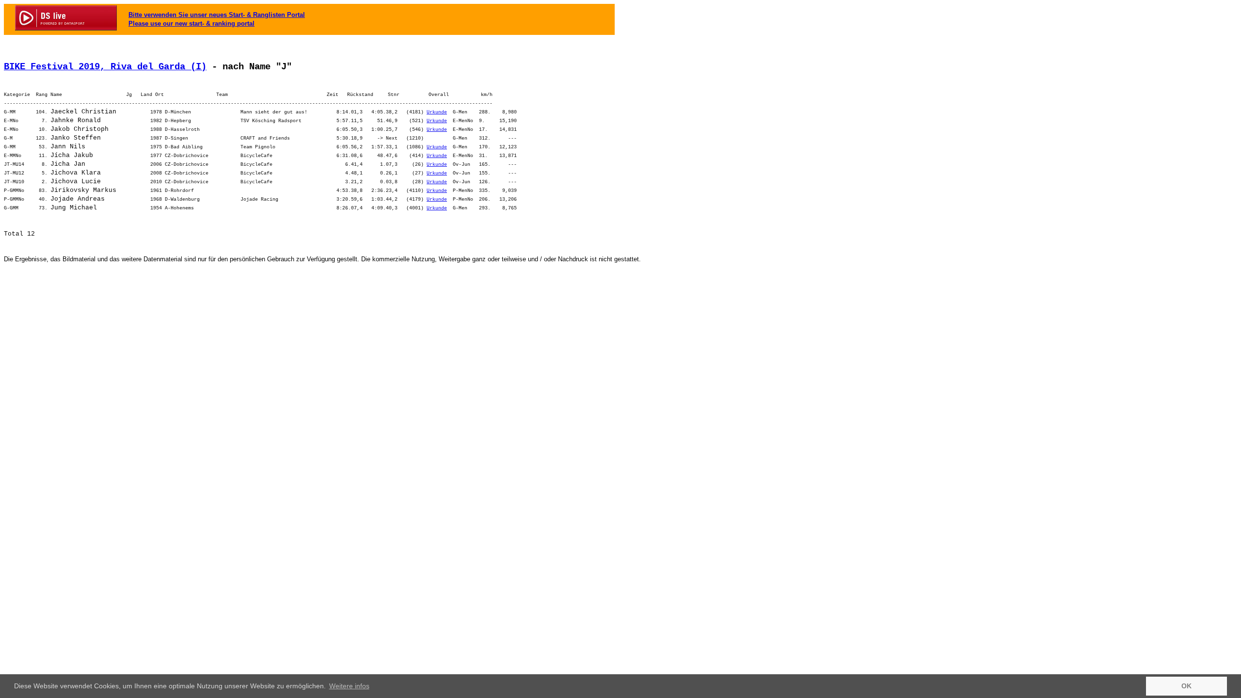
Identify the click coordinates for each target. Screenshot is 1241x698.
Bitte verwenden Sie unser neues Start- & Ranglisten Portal (216, 14)
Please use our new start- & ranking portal (191, 23)
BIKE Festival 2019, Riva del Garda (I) (105, 67)
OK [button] (1186, 686)
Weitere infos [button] (349, 686)
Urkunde (437, 112)
